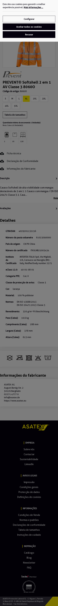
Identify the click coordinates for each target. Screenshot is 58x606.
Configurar (29, 19)
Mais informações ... (33, 7)
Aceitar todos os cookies (29, 26)
